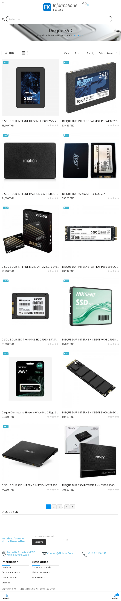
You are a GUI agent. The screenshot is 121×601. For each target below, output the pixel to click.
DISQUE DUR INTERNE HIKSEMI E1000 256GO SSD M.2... (90, 412)
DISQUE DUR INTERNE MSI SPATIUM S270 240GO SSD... (30, 266)
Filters (11, 52)
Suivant (72, 507)
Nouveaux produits (41, 567)
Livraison (6, 567)
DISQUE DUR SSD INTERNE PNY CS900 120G (88, 485)
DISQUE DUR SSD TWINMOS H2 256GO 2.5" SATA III (30, 339)
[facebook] (63, 540)
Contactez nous (10, 577)
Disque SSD (10, 512)
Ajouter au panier (30, 184)
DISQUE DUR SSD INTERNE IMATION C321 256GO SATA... (30, 485)
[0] (85, 3)
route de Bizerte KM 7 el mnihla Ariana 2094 (21, 553)
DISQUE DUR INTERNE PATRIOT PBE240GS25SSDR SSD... (90, 121)
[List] (28, 53)
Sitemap (6, 582)
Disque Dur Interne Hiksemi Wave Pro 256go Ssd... (30, 412)
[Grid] (23, 53)
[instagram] (67, 540)
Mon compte (38, 577)
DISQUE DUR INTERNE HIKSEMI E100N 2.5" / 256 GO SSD (30, 121)
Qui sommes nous (11, 572)
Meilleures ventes (41, 572)
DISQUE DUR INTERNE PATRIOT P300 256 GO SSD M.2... (90, 266)
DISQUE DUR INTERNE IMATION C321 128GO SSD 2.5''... (30, 194)
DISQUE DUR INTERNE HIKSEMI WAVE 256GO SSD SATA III (90, 339)
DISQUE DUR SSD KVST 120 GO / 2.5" (83, 194)
